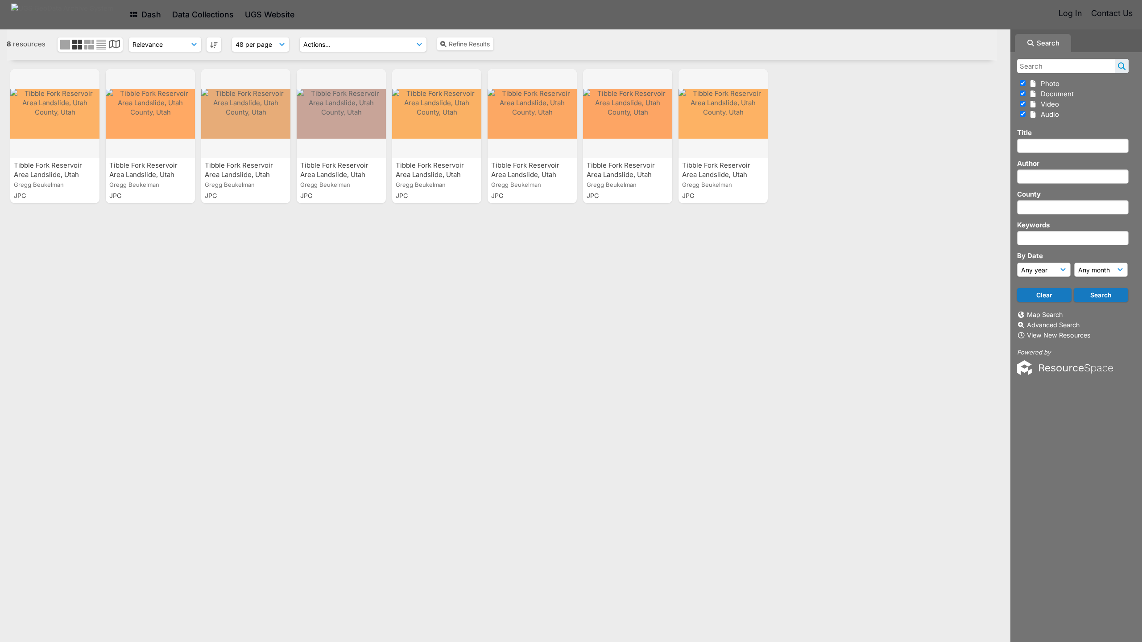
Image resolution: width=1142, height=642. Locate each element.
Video (1048, 104)
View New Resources (1059, 335)
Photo (1048, 83)
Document (1055, 94)
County (1029, 194)
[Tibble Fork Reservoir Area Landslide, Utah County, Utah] (54, 113)
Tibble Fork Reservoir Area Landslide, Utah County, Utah (48, 174)
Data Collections (203, 14)
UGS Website (269, 14)
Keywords (1033, 225)
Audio (1048, 114)
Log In (1070, 13)
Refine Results (469, 44)
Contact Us (1112, 13)
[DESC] (214, 44)
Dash (150, 14)
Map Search (1045, 314)
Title (1024, 132)
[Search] (1122, 66)
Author (1028, 163)
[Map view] (114, 45)
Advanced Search (1053, 325)
